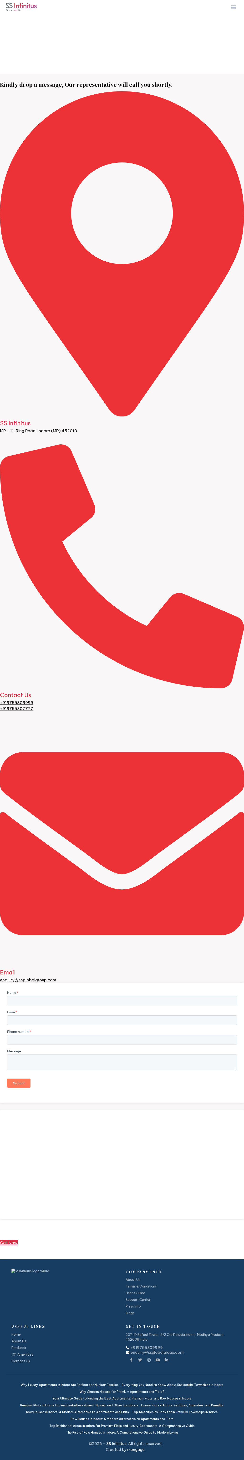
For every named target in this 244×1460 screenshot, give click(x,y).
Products (18, 1348)
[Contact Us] (122, 685)
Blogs (130, 1313)
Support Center (138, 1300)
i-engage (136, 1449)
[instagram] (149, 1359)
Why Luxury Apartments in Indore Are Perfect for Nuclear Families (70, 1385)
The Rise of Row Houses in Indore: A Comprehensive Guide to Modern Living (122, 1432)
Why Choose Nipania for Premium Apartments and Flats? (122, 1392)
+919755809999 (16, 702)
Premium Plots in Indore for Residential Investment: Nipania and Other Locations (79, 1405)
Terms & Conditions (141, 1286)
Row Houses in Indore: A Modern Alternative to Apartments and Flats (77, 1412)
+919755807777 (16, 708)
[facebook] (131, 1359)
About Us (133, 1280)
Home (9, 56)
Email (7, 972)
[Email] (122, 963)
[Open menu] (233, 7)
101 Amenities (22, 1354)
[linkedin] (166, 1359)
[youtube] (158, 1359)
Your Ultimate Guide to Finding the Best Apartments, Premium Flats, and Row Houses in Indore (122, 1398)
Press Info (133, 1306)
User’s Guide (135, 1293)
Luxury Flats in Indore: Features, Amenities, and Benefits (182, 1405)
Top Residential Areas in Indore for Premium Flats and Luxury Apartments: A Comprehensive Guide (122, 1426)
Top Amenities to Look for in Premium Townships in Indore (175, 1412)
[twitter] (140, 1359)
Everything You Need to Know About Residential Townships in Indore (172, 1385)
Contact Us (15, 695)
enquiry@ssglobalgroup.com (28, 980)
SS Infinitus (116, 1443)
